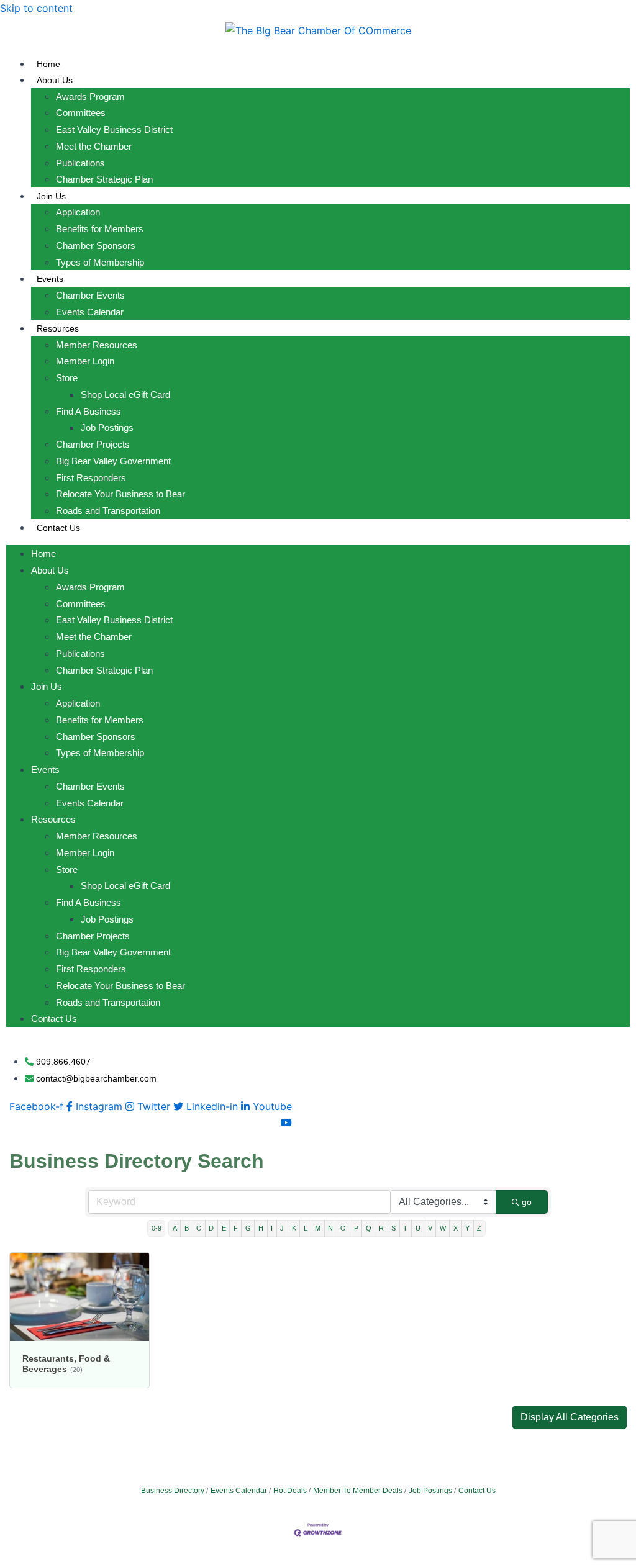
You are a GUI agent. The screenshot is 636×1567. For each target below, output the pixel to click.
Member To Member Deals (357, 1490)
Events (50, 279)
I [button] (272, 1228)
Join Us (51, 196)
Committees (81, 112)
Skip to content (36, 8)
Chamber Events (90, 295)
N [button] (330, 1228)
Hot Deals (290, 1490)
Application (78, 212)
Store (67, 378)
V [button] (430, 1228)
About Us (55, 80)
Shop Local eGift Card (125, 394)
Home (48, 64)
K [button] (294, 1228)
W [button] (443, 1228)
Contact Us (58, 528)
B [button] (186, 1228)
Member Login (85, 361)
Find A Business (88, 411)
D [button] (211, 1228)
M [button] (317, 1228)
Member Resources (96, 345)
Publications (80, 163)
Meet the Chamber (94, 146)
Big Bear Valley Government (113, 461)
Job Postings (107, 427)
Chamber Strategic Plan (104, 179)
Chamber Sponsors (95, 245)
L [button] (305, 1228)
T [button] (405, 1228)
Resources (58, 328)
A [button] (175, 1228)
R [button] (381, 1228)
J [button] (282, 1228)
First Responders (91, 477)
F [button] (236, 1228)
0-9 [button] (156, 1228)
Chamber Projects (93, 444)
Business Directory (172, 1490)
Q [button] (368, 1228)
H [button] (260, 1228)
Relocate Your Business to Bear (120, 494)
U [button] (418, 1228)
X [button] (455, 1228)
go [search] (527, 1202)
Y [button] (467, 1228)
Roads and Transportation (108, 510)
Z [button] (479, 1228)
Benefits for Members (99, 229)
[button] (569, 1417)
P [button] (356, 1228)
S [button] (393, 1228)
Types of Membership (100, 262)
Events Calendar (90, 312)
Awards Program (90, 96)
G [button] (248, 1228)
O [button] (343, 1228)
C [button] (198, 1228)
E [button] (224, 1228)
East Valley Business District (114, 129)
